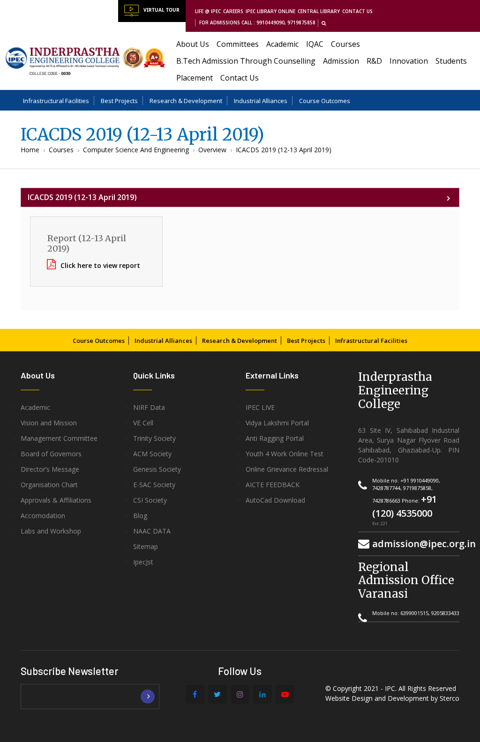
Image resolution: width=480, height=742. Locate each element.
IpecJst (143, 561)
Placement (194, 78)
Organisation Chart (49, 484)
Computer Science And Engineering (136, 149)
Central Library (319, 11)
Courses (345, 44)
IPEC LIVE (260, 407)
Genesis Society (157, 469)
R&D (374, 61)
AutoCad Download (275, 500)
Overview (212, 149)
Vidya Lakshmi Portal (277, 422)
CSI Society (150, 500)
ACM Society (152, 453)
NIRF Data (149, 407)
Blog (140, 515)
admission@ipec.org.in (424, 543)
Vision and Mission (49, 422)
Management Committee (59, 438)
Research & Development (186, 100)
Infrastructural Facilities (56, 100)
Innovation (409, 61)
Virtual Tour (161, 10)
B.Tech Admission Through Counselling (245, 61)
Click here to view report (100, 265)
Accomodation (43, 515)
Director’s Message (50, 469)
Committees (238, 44)
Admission (341, 61)
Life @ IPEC (208, 11)
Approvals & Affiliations (56, 500)
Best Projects (119, 100)
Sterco (449, 698)
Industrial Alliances (260, 100)
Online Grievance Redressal (287, 469)
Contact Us (357, 11)
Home (30, 149)
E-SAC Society (154, 484)
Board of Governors (51, 453)
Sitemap (145, 546)
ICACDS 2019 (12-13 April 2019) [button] (82, 197)
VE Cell (143, 422)
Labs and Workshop (51, 531)
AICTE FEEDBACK (273, 484)
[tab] (240, 197)
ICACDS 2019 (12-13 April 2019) (283, 149)
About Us (192, 44)
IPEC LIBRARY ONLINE (270, 11)
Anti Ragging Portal (275, 438)
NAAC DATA (152, 531)
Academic (282, 44)
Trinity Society (154, 438)
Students (451, 61)
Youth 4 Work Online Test (284, 453)
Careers (233, 11)
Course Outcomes (324, 100)
